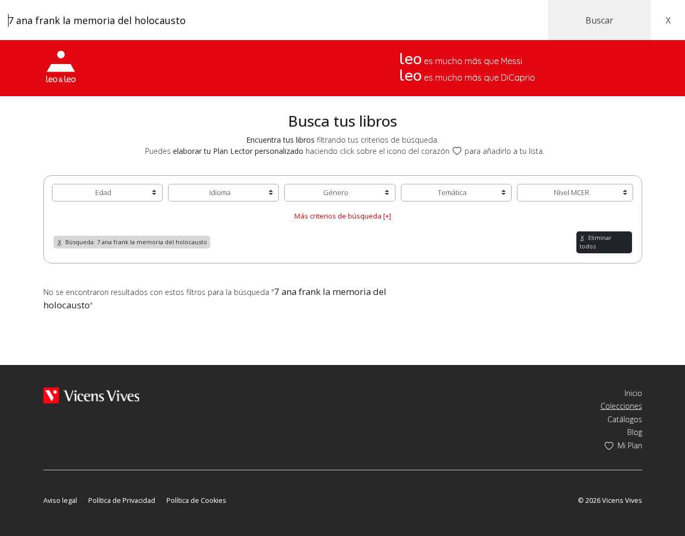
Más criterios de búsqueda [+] (342, 216)
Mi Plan (630, 445)
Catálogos (624, 419)
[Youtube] (79, 484)
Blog (634, 432)
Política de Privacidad (121, 500)
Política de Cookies (196, 500)
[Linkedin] (109, 484)
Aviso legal (60, 500)
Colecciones (621, 406)
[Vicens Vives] (91, 395)
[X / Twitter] (64, 484)
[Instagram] (95, 484)
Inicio (633, 393)
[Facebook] (48, 484)
